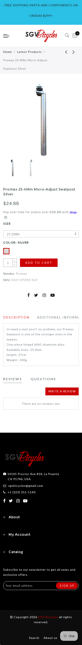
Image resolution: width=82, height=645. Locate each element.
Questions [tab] (43, 379)
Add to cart (38, 262)
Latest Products (29, 52)
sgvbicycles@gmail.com (25, 485)
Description (16, 317)
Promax (21, 273)
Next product (73, 52)
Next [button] (66, 122)
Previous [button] (11, 122)
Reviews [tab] (12, 379)
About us (50, 638)
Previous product (63, 52)
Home (7, 52)
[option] (41, 120)
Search (34, 638)
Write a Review (62, 391)
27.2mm (13, 234)
